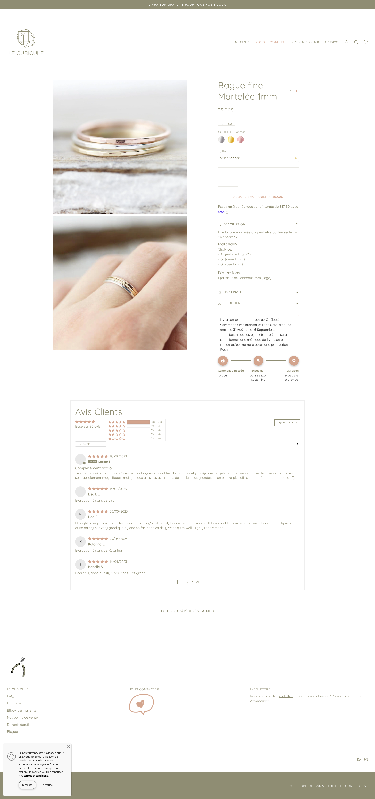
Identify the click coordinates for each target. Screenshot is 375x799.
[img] (98, 456)
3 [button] (187, 582)
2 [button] (182, 582)
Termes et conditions (346, 786)
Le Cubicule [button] (17, 689)
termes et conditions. (36, 775)
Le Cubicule (226, 123)
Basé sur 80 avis (87, 426)
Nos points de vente (22, 717)
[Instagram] (366, 759)
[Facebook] (359, 759)
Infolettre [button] (260, 689)
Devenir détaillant (21, 724)
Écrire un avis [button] (287, 423)
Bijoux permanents (21, 710)
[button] (241, 42)
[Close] (69, 747)
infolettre (286, 696)
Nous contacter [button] (144, 689)
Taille (222, 151)
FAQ (10, 696)
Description (234, 224)
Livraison (231, 292)
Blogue (12, 731)
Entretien (231, 303)
